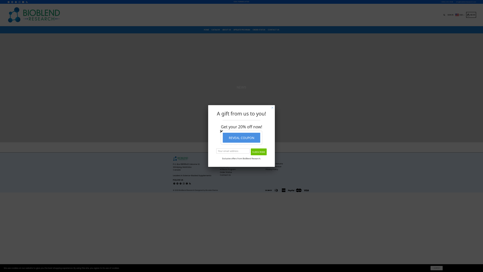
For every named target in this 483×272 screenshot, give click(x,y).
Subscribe (258, 152)
